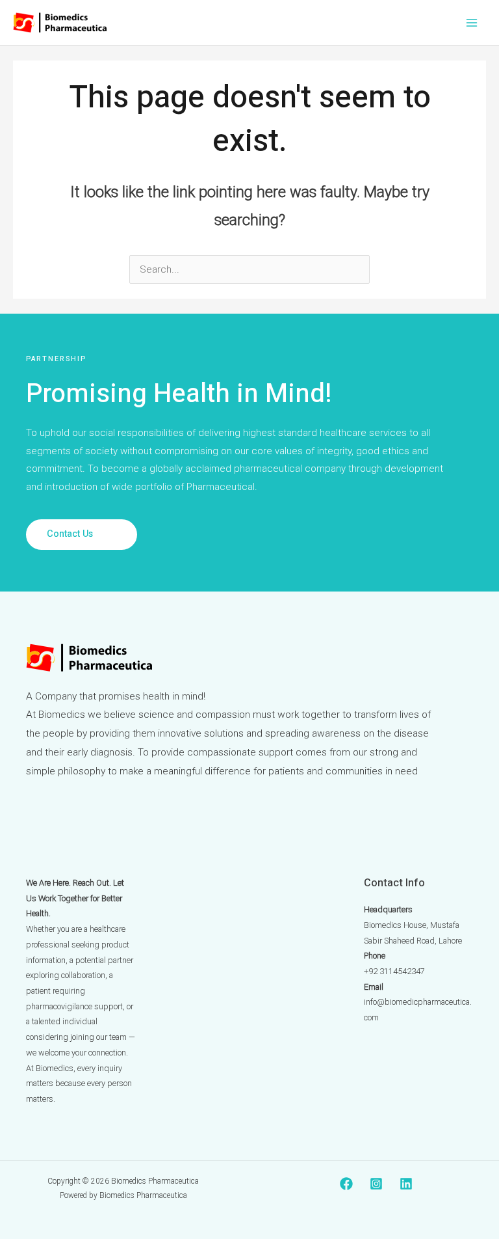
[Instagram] (376, 1183)
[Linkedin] (406, 1183)
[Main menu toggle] (472, 22)
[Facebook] (346, 1183)
